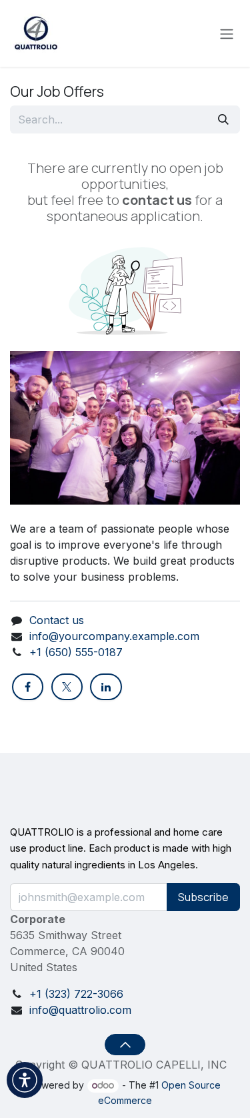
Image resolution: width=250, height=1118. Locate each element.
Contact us (56, 620)
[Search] (223, 119)
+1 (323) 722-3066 (76, 994)
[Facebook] (27, 686)
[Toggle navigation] (226, 33)
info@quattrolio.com (80, 1010)
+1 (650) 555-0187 (76, 652)
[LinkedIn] (105, 686)
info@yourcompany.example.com (114, 636)
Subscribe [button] (203, 897)
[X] (67, 686)
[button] (125, 1044)
